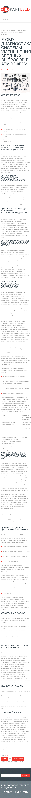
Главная (3, 30)
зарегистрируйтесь (18, 758)
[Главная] (15, 6)
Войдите (4, 758)
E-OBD (7, 755)
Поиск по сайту (5, 773)
